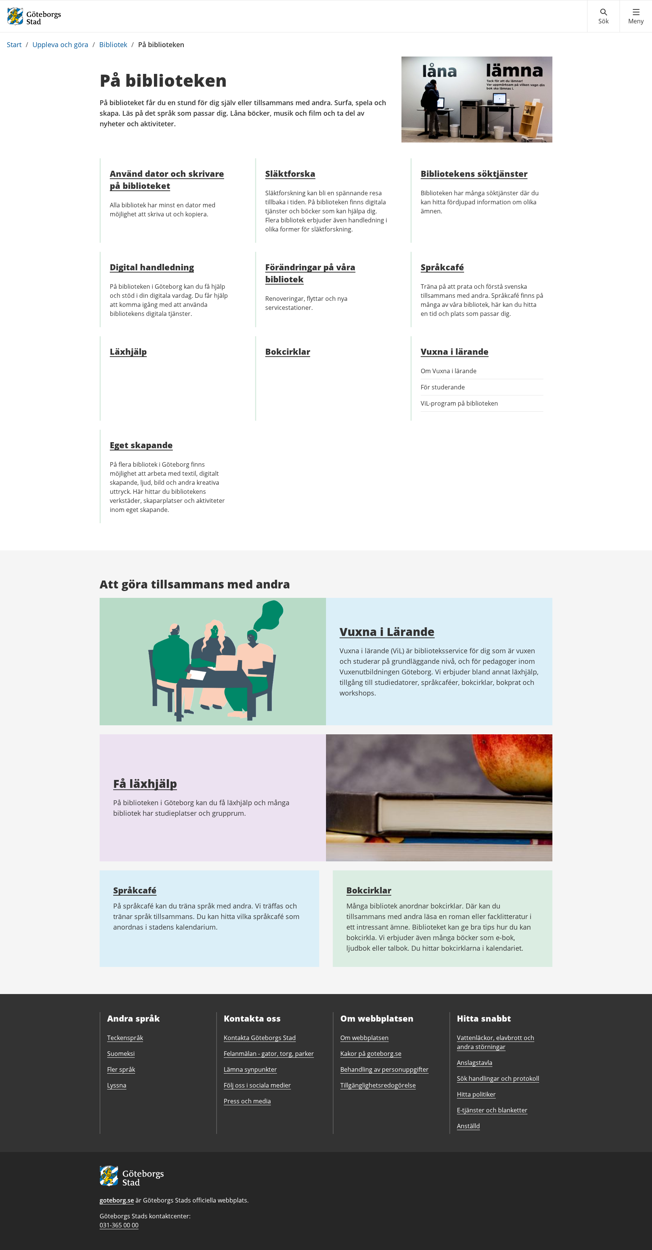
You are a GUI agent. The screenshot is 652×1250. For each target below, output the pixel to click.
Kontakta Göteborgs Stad (260, 1038)
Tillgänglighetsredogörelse (378, 1085)
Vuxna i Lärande (387, 631)
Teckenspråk (125, 1038)
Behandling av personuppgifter (384, 1069)
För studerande (443, 387)
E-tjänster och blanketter (492, 1110)
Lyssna (116, 1085)
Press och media (247, 1101)
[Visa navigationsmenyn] (636, 16)
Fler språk (121, 1069)
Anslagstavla (474, 1063)
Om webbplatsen (364, 1038)
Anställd (468, 1126)
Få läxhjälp (145, 783)
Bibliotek (113, 44)
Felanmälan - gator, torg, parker (269, 1053)
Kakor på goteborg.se (370, 1053)
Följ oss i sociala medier (257, 1085)
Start (14, 44)
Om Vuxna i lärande (449, 371)
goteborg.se (117, 1200)
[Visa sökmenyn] (603, 16)
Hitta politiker (476, 1094)
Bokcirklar (368, 890)
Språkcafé (135, 890)
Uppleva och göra (60, 44)
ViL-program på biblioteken (459, 403)
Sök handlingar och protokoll (498, 1078)
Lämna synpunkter (250, 1069)
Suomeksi (121, 1053)
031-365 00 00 (119, 1225)
